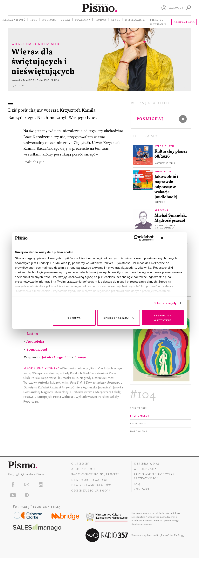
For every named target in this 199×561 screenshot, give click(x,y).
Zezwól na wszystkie (163, 318)
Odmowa (74, 317)
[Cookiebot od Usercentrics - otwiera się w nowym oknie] (137, 238)
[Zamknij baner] (172, 238)
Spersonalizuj (116, 317)
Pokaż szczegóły (165, 303)
